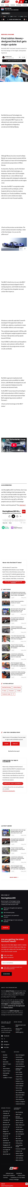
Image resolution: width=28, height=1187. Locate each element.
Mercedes (5, 1062)
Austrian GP (6, 1127)
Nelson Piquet (19, 1153)
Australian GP (6, 1111)
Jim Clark (18, 1136)
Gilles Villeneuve (20, 1125)
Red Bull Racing (7, 34)
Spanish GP (6, 1140)
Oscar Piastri (19, 1074)
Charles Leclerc (8, 1007)
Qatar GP (5, 1152)
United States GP (7, 1147)
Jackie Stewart (20, 1129)
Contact (5, 1177)
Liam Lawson (19, 1097)
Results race (5, 13)
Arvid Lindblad (19, 1085)
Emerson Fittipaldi (20, 1149)
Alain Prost (18, 1114)
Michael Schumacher (19, 1117)
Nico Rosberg (19, 1112)
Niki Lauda (18, 1138)
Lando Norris (11, 1006)
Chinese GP (6, 1113)
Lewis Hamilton (15, 1002)
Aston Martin (6, 1068)
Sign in (5, 927)
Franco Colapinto (20, 1101)
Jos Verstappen (20, 1134)
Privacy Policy (21, 1175)
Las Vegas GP (6, 1149)
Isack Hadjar (19, 1072)
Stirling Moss (19, 1143)
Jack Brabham (19, 1155)
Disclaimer (19, 1173)
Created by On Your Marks (18, 1177)
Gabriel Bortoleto (20, 1104)
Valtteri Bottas (19, 1083)
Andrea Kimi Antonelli (19, 1069)
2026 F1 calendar (14, 1011)
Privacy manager (14, 1179)
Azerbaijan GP (6, 1143)
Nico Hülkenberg (20, 1092)
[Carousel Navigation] (23, 249)
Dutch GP (5, 1136)
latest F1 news (10, 991)
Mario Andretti (19, 1160)
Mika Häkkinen (19, 1131)
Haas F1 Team (6, 1071)
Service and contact (19, 1029)
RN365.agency (19, 1032)
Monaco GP (6, 1122)
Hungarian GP (6, 1133)
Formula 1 (4, 193)
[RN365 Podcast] (16, 1)
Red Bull (5, 1055)
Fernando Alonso (16, 1004)
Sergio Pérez (19, 1079)
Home (2, 5)
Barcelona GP (6, 1124)
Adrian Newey (14, 127)
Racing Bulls (6, 1073)
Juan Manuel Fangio (19, 1146)
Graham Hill (19, 1151)
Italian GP (5, 1138)
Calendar (12, 5)
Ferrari (4, 1059)
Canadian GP (6, 1120)
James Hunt (19, 1127)
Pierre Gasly (19, 1088)
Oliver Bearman (20, 1099)
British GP (5, 1129)
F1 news (7, 5)
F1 (13, 694)
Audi (4, 1066)
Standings (18, 5)
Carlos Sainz (19, 1076)
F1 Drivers (25, 5)
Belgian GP (6, 1131)
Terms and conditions (9, 1175)
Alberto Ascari (19, 1120)
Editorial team (10, 1173)
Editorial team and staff (21, 1025)
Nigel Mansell (19, 1140)
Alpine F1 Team (7, 1064)
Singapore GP (6, 1145)
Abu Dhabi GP (6, 1154)
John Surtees (19, 1158)
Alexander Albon (20, 1095)
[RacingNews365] (5, 2)
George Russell (20, 1006)
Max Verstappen (20, 1055)
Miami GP (5, 1118)
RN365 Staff (8, 56)
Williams (5, 1075)
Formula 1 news (6, 694)
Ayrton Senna (19, 1122)
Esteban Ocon (19, 1081)
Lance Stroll (19, 1090)
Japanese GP (6, 1115)
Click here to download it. (8, 791)
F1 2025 (19, 690)
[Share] (19, 57)
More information (15, 19)
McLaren (5, 1057)
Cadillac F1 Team (7, 1077)
